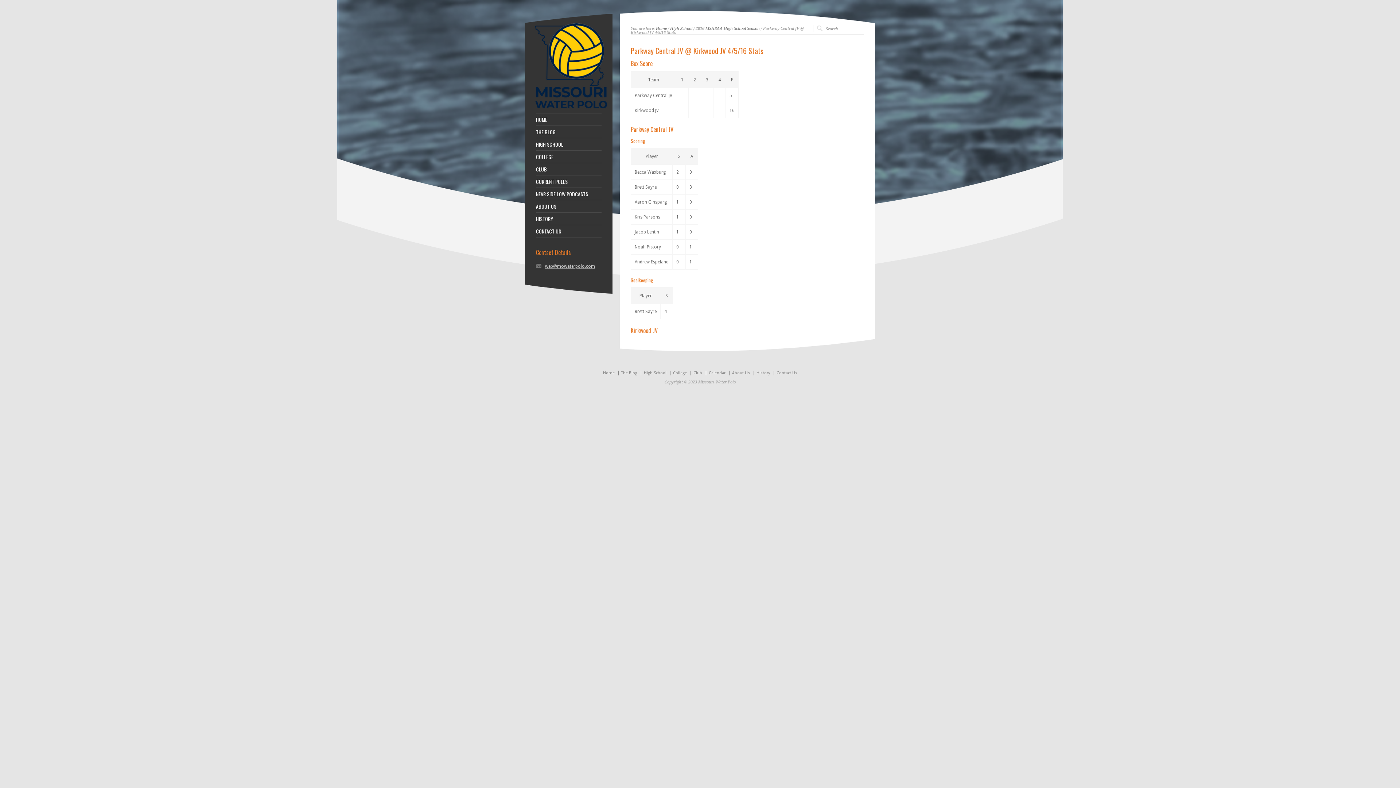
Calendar (717, 373)
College (680, 373)
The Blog (629, 373)
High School (681, 28)
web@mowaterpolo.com (570, 266)
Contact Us (787, 373)
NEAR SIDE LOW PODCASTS (562, 194)
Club (697, 373)
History (763, 373)
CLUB (541, 169)
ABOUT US (546, 206)
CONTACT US (548, 231)
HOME (541, 119)
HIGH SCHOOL (549, 144)
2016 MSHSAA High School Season (728, 28)
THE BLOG (546, 132)
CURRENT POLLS (552, 181)
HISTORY (544, 218)
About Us (741, 373)
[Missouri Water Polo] (571, 109)
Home (661, 28)
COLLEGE (544, 156)
